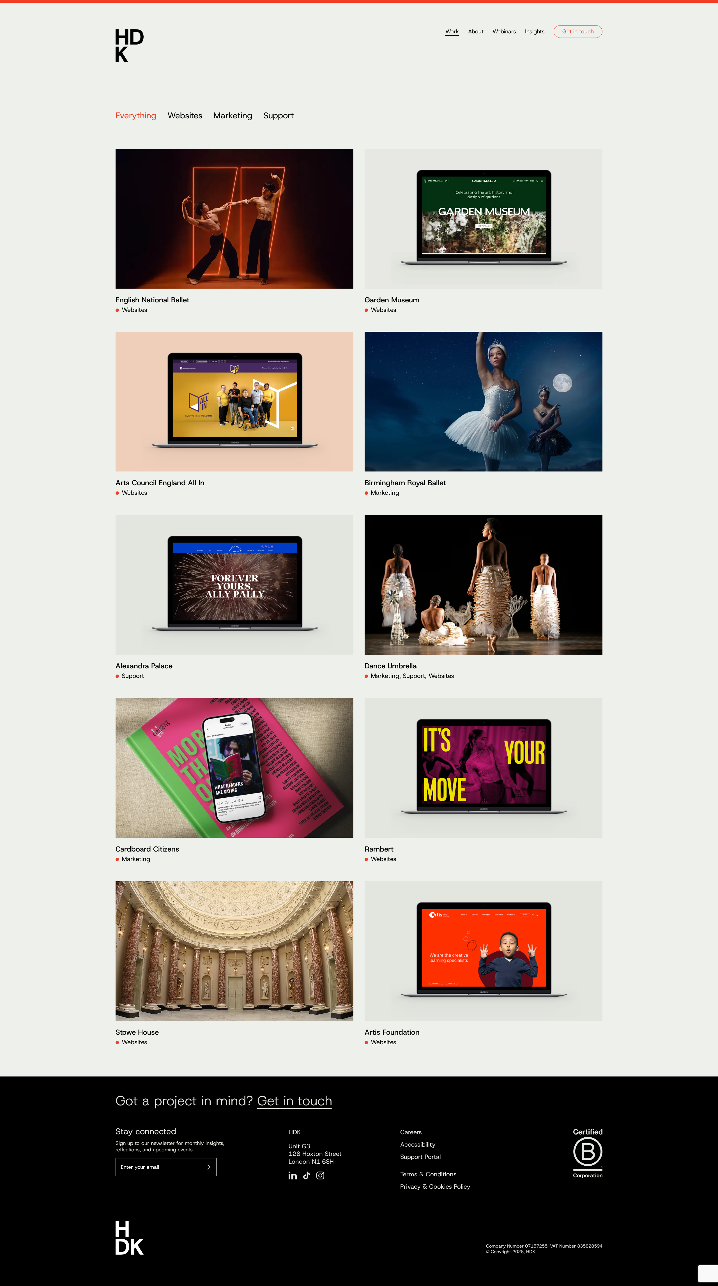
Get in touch (578, 31)
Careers (411, 1132)
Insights (535, 31)
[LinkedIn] (293, 1175)
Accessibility (418, 1144)
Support (278, 115)
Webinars (504, 31)
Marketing (232, 115)
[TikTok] (306, 1175)
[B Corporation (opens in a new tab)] (587, 1153)
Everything (136, 115)
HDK (130, 45)
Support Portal (420, 1157)
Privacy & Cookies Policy (435, 1187)
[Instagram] (320, 1175)
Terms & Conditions (428, 1174)
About (476, 31)
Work (452, 31)
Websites (184, 115)
